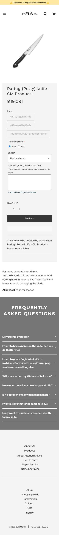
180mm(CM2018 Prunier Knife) (28, 133)
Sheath (11, 152)
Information (30, 498)
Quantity (13, 202)
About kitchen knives (29, 455)
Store (29, 490)
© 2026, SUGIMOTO (17, 527)
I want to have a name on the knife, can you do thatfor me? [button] (27, 348)
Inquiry (29, 512)
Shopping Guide (30, 494)
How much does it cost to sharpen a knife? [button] (27, 385)
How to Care (30, 460)
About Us (29, 445)
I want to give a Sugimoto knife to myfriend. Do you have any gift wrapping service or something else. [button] (26, 363)
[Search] (45, 14)
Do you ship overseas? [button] (15, 336)
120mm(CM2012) (20, 116)
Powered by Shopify (39, 527)
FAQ (29, 508)
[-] (8, 209)
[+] (19, 209)
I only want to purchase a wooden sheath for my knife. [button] (26, 415)
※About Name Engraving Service (22, 192)
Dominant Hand (15, 141)
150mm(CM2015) (20, 125)
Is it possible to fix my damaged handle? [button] (26, 394)
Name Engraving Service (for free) (29, 169)
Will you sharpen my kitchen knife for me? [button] (27, 376)
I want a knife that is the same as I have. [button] (25, 403)
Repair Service (30, 464)
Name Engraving (30, 468)
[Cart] (54, 14)
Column (29, 503)
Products (29, 450)
